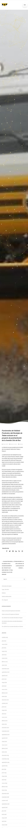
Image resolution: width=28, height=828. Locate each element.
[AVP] (4, 7)
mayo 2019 (4, 776)
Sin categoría (5, 599)
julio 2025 (4, 640)
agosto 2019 (4, 765)
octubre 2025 (5, 637)
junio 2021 (4, 706)
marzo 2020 (4, 745)
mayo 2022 (4, 682)
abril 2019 (4, 779)
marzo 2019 (4, 783)
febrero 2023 (5, 661)
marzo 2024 (4, 644)
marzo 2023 (4, 658)
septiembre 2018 (5, 804)
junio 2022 (4, 679)
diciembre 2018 (5, 793)
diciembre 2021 (5, 699)
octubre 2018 (5, 800)
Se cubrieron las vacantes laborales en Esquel (12, 617)
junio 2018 (4, 814)
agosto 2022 (4, 675)
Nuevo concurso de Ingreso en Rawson (10, 614)
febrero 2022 (5, 692)
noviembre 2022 (5, 668)
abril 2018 (4, 821)
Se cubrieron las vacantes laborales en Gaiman (12, 626)
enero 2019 (4, 790)
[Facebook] (6, 551)
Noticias (21, 444)
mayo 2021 (4, 710)
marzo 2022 (4, 689)
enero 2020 (4, 751)
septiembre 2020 (5, 734)
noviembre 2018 (5, 797)
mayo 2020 (4, 741)
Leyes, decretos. (5, 589)
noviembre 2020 (5, 731)
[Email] (22, 551)
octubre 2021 (5, 703)
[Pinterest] (12, 551)
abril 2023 (4, 654)
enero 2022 (4, 696)
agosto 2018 (4, 807)
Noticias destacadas (6, 596)
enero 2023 (4, 665)
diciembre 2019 (5, 755)
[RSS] (19, 551)
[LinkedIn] (16, 551)
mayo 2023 (4, 651)
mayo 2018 (4, 817)
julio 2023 (4, 647)
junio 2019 (4, 772)
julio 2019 (4, 769)
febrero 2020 (5, 748)
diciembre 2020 (5, 727)
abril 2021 (4, 713)
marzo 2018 (4, 824)
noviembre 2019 (5, 758)
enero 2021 (4, 724)
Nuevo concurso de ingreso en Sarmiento (11, 610)
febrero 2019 (4, 786)
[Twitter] (9, 551)
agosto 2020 (5, 738)
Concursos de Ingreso (6, 586)
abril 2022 (4, 686)
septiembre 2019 (5, 762)
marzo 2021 (4, 717)
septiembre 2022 (5, 672)
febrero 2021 (4, 720)
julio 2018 (4, 810)
